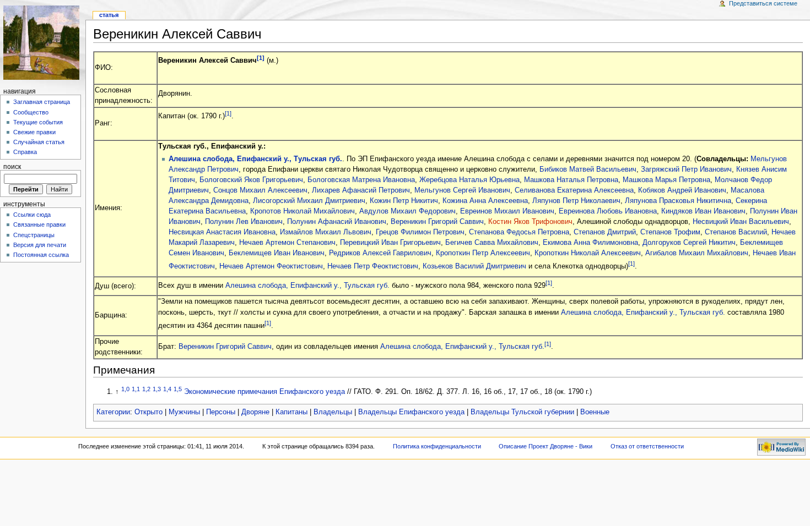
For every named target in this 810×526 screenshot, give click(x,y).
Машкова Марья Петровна (666, 180)
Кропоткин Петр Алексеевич (483, 253)
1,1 (136, 389)
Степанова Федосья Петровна (519, 232)
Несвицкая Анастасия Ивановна (222, 232)
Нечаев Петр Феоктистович (372, 266)
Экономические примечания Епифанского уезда (264, 392)
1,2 (146, 389)
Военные (594, 412)
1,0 (125, 389)
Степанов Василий (736, 232)
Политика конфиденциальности (437, 446)
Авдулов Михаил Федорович (407, 211)
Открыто (148, 412)
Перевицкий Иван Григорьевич (390, 242)
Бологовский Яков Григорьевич (251, 180)
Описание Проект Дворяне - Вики (545, 446)
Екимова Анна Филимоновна (590, 242)
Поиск (12, 166)
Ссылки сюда (32, 214)
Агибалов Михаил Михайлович (696, 253)
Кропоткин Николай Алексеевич (587, 253)
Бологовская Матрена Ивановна (361, 180)
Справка (25, 152)
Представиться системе (763, 3)
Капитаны (291, 412)
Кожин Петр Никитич (404, 201)
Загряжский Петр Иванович (686, 169)
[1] (260, 57)
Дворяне (255, 412)
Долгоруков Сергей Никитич (689, 242)
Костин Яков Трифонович (530, 222)
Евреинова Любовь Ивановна (608, 211)
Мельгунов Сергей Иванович (462, 190)
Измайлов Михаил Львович (325, 232)
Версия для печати (39, 245)
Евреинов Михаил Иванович (507, 211)
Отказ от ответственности (647, 446)
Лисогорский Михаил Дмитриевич (309, 201)
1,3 (157, 389)
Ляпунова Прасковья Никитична (678, 201)
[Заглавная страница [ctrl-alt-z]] (42, 42)
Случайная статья (38, 142)
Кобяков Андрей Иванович (682, 190)
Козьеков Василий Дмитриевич (474, 266)
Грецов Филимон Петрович (420, 232)
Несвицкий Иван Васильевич (741, 222)
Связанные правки (39, 224)
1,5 (178, 389)
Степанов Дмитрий (605, 232)
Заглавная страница (41, 101)
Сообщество (30, 112)
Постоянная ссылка (41, 254)
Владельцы (333, 412)
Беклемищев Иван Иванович (277, 253)
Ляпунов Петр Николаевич (576, 201)
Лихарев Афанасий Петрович (361, 190)
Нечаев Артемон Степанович (287, 242)
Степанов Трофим (670, 232)
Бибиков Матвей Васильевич (587, 169)
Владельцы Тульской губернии (522, 412)
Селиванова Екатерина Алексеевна (574, 190)
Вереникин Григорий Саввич (437, 222)
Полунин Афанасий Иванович (336, 222)
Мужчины (184, 412)
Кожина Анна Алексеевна (485, 201)
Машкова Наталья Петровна (571, 180)
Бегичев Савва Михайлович (491, 242)
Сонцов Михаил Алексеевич (260, 190)
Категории (113, 412)
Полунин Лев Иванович (244, 222)
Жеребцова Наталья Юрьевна (469, 180)
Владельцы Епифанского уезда (411, 412)
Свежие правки (34, 132)
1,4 (167, 389)
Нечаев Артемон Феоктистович (271, 266)
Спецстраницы (34, 235)
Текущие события (38, 122)
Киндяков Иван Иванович (703, 211)
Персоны (220, 412)
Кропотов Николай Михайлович (302, 211)
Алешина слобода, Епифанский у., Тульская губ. (255, 159)
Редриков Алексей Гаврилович (380, 253)
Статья (108, 15)
